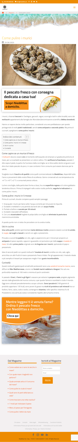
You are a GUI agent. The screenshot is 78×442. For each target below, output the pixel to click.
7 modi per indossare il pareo (20, 403)
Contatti (24, 422)
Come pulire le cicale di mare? (20, 388)
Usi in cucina (9, 145)
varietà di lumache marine (60, 266)
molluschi (6, 156)
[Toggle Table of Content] (26, 137)
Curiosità (8, 148)
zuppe (6, 233)
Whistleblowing (43, 422)
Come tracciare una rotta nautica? (22, 399)
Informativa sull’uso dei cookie (52, 425)
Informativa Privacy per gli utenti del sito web (27, 425)
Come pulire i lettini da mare (20, 411)
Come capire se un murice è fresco (16, 140)
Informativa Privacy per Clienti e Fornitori (38, 429)
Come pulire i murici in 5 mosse (15, 142)
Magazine (11, 13)
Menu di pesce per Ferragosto (20, 407)
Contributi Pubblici (55, 422)
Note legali (33, 422)
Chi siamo (17, 422)
